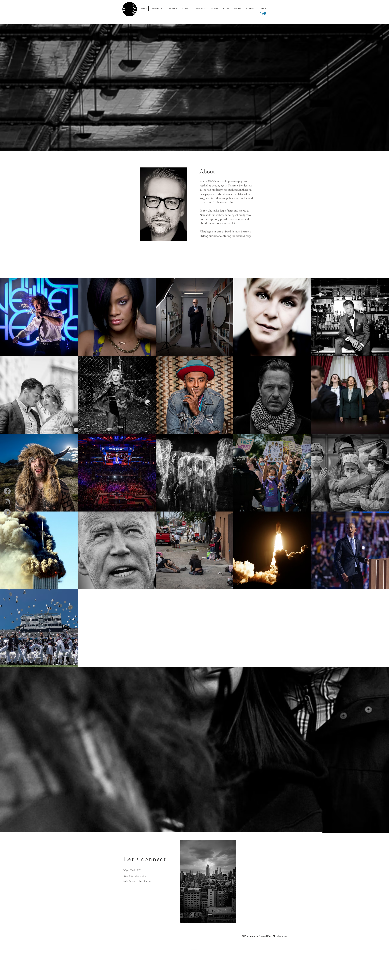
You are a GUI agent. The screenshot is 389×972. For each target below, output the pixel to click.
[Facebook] (7, 491)
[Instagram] (7, 501)
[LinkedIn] (7, 512)
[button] (263, 13)
